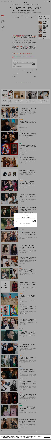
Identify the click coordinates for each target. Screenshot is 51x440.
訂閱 (34, 221)
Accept (47, 437)
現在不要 (25, 225)
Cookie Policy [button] (14, 437)
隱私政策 (29, 223)
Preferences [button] (30, 437)
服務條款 (27, 223)
